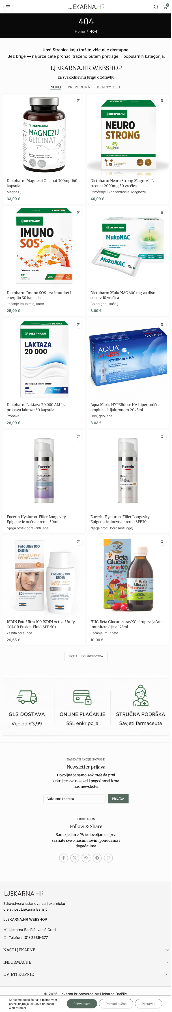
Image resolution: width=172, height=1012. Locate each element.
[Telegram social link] (97, 858)
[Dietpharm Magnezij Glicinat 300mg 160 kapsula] (44, 134)
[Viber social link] (108, 858)
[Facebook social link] (63, 858)
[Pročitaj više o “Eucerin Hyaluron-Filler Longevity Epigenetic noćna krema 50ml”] (79, 436)
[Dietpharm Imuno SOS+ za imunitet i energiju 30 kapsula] (44, 247)
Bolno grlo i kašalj (104, 304)
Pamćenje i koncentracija (109, 192)
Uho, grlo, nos (101, 416)
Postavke (148, 1004)
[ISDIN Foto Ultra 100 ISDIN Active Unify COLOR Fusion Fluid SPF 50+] (44, 576)
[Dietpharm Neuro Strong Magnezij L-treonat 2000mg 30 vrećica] (128, 134)
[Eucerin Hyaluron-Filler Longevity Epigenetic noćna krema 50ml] (44, 471)
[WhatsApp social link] (86, 858)
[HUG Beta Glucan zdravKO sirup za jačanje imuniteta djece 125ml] (128, 576)
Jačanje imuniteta (104, 633)
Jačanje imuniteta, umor (25, 304)
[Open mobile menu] (8, 6)
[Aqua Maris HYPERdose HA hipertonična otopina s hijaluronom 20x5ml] (128, 359)
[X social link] (74, 858)
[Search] (156, 6)
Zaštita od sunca (19, 633)
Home (80, 31)
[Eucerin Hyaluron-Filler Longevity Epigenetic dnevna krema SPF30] (128, 471)
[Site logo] (86, 6)
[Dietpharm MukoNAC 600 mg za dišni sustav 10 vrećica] (128, 247)
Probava (13, 416)
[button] (79, 100)
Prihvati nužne (116, 1004)
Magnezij (14, 192)
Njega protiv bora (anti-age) (28, 528)
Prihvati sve (81, 1004)
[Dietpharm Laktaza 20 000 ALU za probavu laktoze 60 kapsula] (44, 359)
